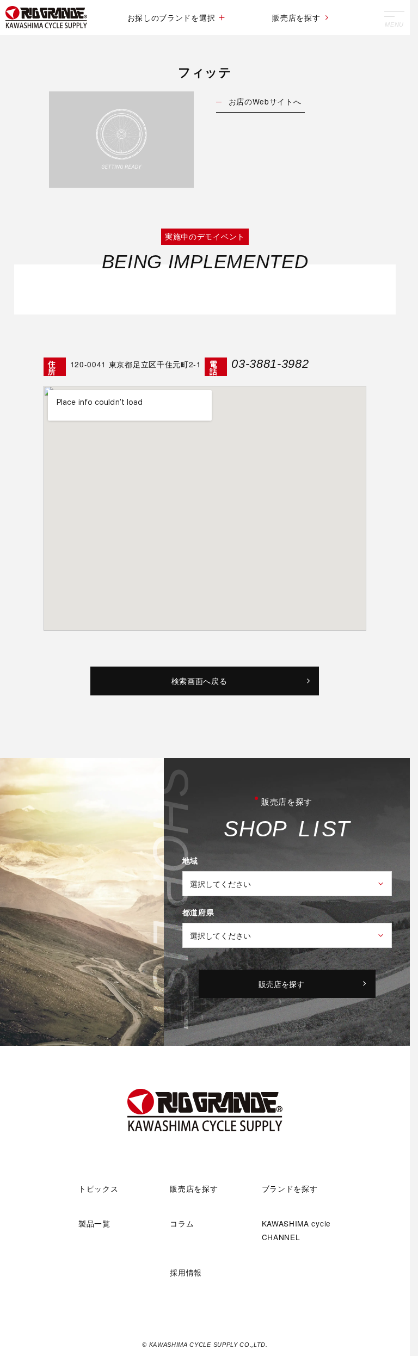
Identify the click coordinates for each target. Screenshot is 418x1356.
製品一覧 (94, 1223)
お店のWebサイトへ (265, 101)
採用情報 (186, 1272)
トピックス (98, 1188)
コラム (182, 1223)
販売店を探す (296, 17)
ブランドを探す (290, 1188)
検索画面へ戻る (199, 680)
